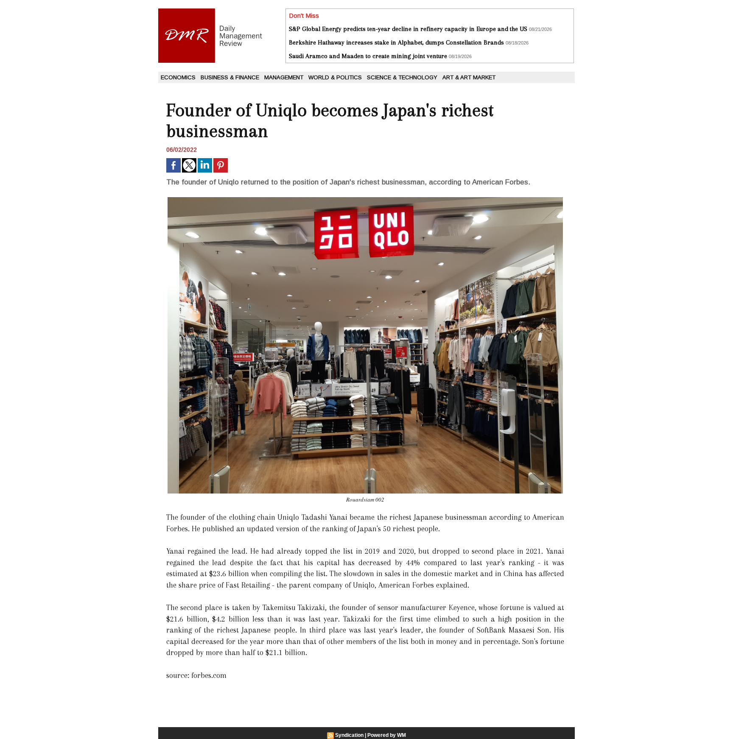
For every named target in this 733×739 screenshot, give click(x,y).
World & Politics (335, 77)
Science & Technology (402, 77)
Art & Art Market (468, 77)
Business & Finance (230, 77)
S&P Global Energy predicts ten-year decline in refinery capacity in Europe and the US (408, 29)
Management (283, 77)
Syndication (349, 735)
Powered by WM (386, 735)
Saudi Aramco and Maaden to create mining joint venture (368, 56)
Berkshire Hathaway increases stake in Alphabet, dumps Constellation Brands (396, 42)
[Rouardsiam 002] (365, 199)
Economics (178, 77)
